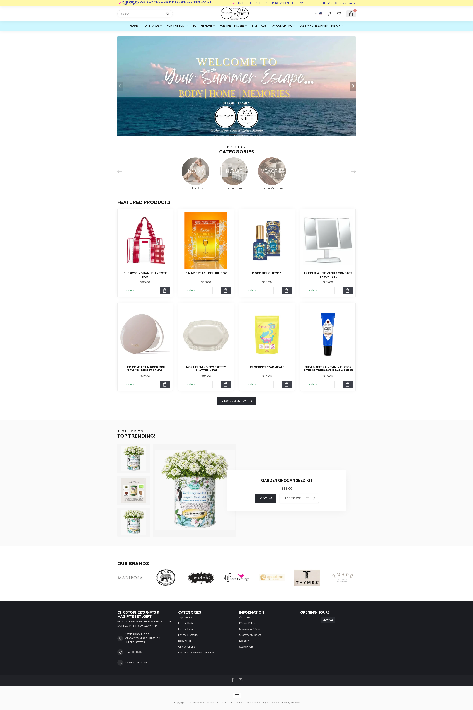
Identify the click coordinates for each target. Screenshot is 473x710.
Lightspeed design (273, 702)
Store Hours (246, 646)
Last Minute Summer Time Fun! (320, 26)
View (263, 498)
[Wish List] (339, 13)
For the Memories (232, 26)
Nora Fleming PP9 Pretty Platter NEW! (206, 369)
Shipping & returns (250, 629)
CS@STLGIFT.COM (136, 662)
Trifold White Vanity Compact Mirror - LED (328, 275)
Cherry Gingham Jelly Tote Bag (145, 275)
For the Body (176, 26)
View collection (234, 401)
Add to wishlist (297, 498)
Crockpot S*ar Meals (267, 367)
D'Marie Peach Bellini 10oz (206, 273)
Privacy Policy (247, 623)
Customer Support (250, 635)
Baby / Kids (259, 26)
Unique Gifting (282, 26)
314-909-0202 (133, 652)
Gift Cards (326, 3)
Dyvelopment (294, 702)
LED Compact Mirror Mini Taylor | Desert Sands (145, 369)
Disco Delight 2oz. (267, 273)
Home (134, 26)
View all (328, 619)
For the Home (202, 26)
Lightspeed (255, 702)
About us (244, 617)
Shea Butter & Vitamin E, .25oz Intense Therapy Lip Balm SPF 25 (328, 369)
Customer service (345, 3)
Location (244, 641)
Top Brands (151, 26)
